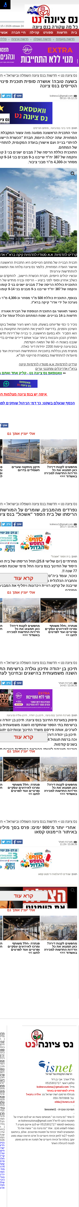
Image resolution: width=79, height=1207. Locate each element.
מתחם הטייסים (41, 128)
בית (74, 32)
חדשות (62, 32)
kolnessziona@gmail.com (53, 1086)
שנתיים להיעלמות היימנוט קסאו (54, 874)
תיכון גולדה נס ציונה (17, 715)
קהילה (34, 32)
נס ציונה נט (68, 75)
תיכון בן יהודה (36, 715)
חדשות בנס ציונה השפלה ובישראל (31, 75)
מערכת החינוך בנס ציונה (57, 715)
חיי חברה (18, 32)
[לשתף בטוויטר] (6, 97)
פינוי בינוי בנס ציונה (60, 128)
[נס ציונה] (52, 28)
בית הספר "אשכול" (60, 556)
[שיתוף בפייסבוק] (17, 97)
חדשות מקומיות (65, 39)
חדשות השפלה (42, 39)
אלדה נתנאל (33, 1094)
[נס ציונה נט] (49, 1051)
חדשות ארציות (20, 39)
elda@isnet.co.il (64, 1101)
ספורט (48, 32)
